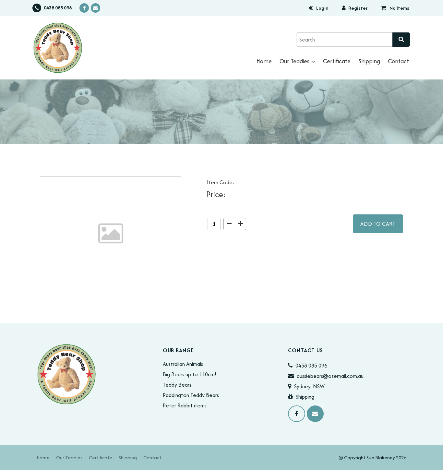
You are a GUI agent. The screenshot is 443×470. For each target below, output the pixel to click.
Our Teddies (294, 61)
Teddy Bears (177, 385)
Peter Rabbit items (185, 405)
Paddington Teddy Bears (191, 395)
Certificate (337, 61)
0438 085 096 (58, 8)
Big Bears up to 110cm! (189, 374)
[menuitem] (43, 458)
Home (264, 61)
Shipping (369, 61)
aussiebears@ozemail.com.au (330, 376)
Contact (398, 61)
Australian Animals (183, 364)
